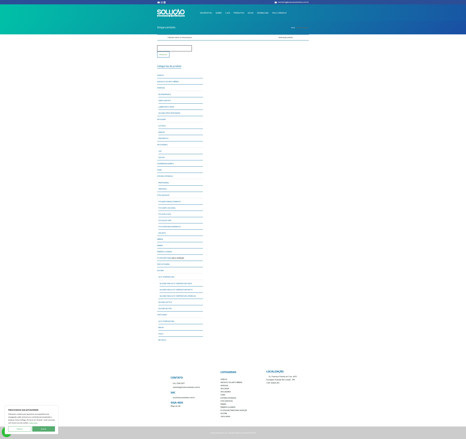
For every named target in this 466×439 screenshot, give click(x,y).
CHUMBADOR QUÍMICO (165, 164)
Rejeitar (20, 429)
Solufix (161, 157)
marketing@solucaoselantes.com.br (186, 387)
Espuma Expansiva (165, 176)
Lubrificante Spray (166, 107)
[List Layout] (161, 37)
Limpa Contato (216, 71)
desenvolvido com (217, 433)
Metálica (162, 340)
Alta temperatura (166, 277)
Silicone (160, 270)
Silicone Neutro (165, 308)
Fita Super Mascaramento (169, 227)
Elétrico (162, 126)
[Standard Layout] (158, 37)
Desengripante (164, 94)
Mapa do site (175, 406)
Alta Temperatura (166, 321)
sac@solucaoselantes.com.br (183, 397)
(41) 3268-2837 (178, 383)
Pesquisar (163, 54)
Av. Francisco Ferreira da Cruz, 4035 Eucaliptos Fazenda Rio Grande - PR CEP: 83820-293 (281, 379)
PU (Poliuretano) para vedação (234, 410)
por (226, 433)
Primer (160, 245)
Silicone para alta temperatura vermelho (178, 296)
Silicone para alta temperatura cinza (176, 283)
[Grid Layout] (165, 37)
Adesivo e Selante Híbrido (168, 82)
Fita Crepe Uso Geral (167, 208)
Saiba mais (33, 423)
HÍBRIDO (160, 239)
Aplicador (161, 119)
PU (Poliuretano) (164, 258)
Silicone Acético (165, 302)
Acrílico (160, 75)
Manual (161, 132)
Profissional (163, 183)
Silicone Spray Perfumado (169, 113)
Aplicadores (162, 145)
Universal (162, 189)
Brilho (161, 327)
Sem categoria (163, 264)
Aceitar (43, 429)
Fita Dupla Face (164, 214)
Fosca (160, 334)
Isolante (162, 233)
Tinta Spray (162, 315)
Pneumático (163, 138)
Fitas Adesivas (163, 195)
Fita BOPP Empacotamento (169, 202)
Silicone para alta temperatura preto (176, 290)
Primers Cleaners (164, 252)
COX (160, 151)
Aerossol (161, 88)
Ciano (159, 170)
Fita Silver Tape (164, 220)
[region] (31, 420)
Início (293, 27)
